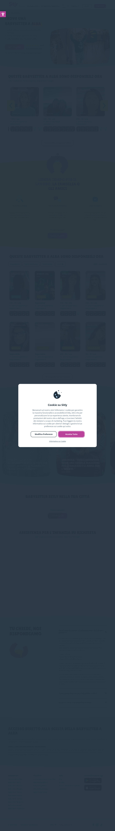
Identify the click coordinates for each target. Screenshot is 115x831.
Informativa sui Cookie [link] (57, 441)
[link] (3, 14)
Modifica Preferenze (44, 434)
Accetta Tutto (71, 434)
